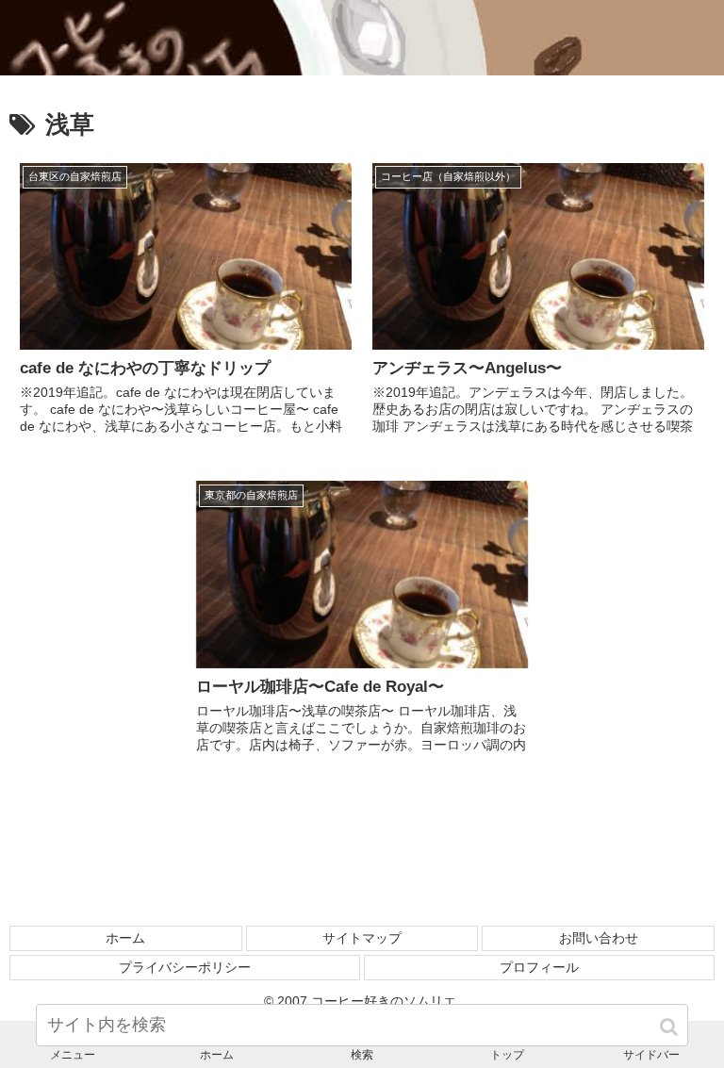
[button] (670, 1027)
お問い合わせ (598, 937)
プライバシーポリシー (185, 967)
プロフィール (539, 967)
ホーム (125, 937)
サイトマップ (362, 937)
